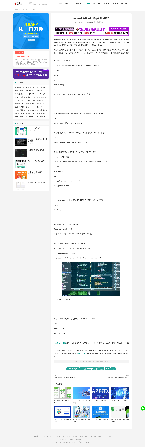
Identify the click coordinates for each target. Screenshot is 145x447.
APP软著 (106, 4)
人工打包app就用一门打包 (100, 419)
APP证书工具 (107, 436)
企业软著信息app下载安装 (31, 87)
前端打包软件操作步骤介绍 (119, 401)
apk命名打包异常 (73, 369)
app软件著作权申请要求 (42, 90)
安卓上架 (20, 3)
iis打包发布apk (31, 100)
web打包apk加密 (60, 343)
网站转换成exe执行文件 (42, 110)
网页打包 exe (42, 97)
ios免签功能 (20, 94)
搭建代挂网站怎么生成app (42, 113)
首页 (60, 4)
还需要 (40, 100)
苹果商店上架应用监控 (31, 116)
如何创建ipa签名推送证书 (20, 116)
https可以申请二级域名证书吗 (31, 103)
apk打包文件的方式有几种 (89, 369)
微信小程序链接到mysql (20, 107)
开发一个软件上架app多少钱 (20, 97)
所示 (101, 369)
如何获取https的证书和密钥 (42, 87)
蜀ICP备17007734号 (79, 439)
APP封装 (55, 436)
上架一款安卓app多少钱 (31, 110)
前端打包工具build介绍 (99, 401)
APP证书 (96, 4)
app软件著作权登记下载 (42, 94)
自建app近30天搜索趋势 (20, 87)
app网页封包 (20, 103)
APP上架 (68, 4)
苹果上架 (81, 436)
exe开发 (115, 4)
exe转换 (29, 90)
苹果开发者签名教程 (20, 110)
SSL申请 (61, 436)
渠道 (113, 369)
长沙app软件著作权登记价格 (42, 103)
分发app (30, 107)
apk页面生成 (82, 353)
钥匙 (39, 107)
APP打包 (49, 436)
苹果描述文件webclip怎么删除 (20, 100)
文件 (107, 369)
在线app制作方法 (31, 97)
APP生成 (68, 436)
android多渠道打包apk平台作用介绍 (65, 377)
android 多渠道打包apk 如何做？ (91, 18)
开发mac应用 (42, 116)
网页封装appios (20, 113)
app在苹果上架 (31, 94)
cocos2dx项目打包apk (20, 90)
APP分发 (77, 4)
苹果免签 (74, 436)
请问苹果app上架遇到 (31, 113)
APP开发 (87, 4)
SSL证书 (124, 4)
